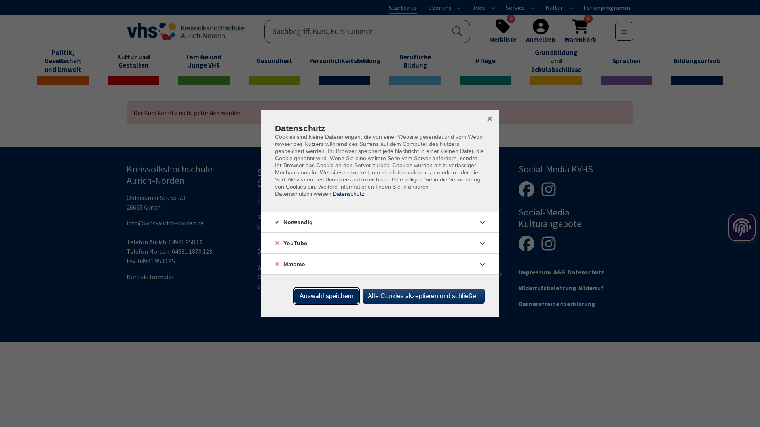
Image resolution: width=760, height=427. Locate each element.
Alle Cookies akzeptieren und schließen (424, 296)
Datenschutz (348, 194)
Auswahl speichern (326, 296)
